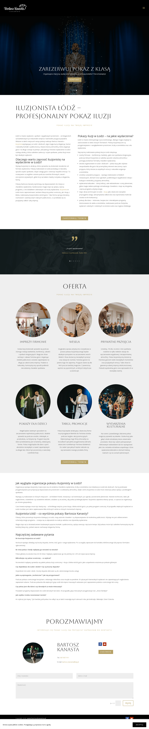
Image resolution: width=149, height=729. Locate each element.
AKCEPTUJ (139, 725)
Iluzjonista (63, 190)
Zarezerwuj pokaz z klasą (74, 69)
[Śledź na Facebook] (100, 644)
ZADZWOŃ (105, 652)
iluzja (105, 192)
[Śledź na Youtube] (104, 644)
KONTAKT (75, 79)
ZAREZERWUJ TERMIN (74, 218)
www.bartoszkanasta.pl (36, 718)
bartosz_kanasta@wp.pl (70, 662)
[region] (74, 724)
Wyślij (128, 703)
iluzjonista (19, 144)
